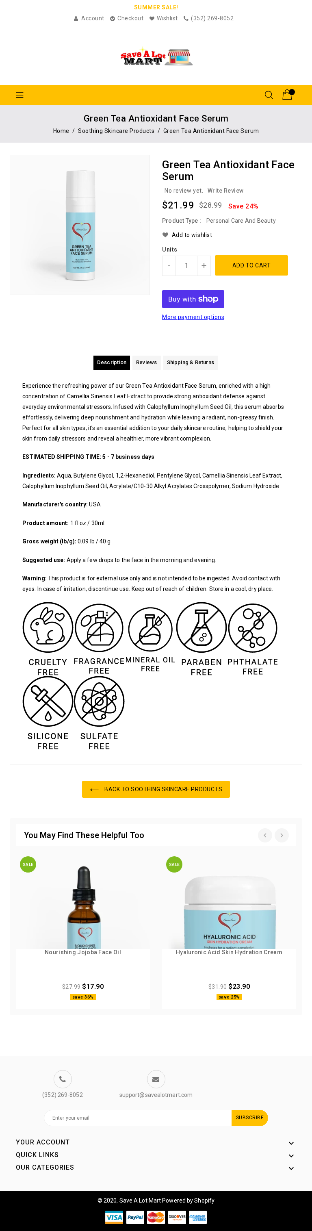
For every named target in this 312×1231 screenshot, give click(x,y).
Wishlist (167, 18)
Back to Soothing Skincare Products (163, 789)
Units (170, 249)
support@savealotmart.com (156, 1095)
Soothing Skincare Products (116, 131)
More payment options (193, 317)
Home (61, 131)
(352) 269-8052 (212, 18)
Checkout (130, 18)
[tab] (111, 363)
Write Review (226, 190)
